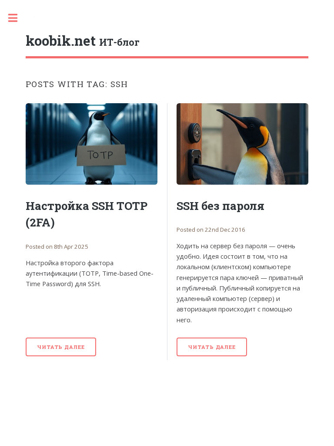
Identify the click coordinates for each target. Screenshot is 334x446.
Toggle (17, 18)
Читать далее (61, 347)
